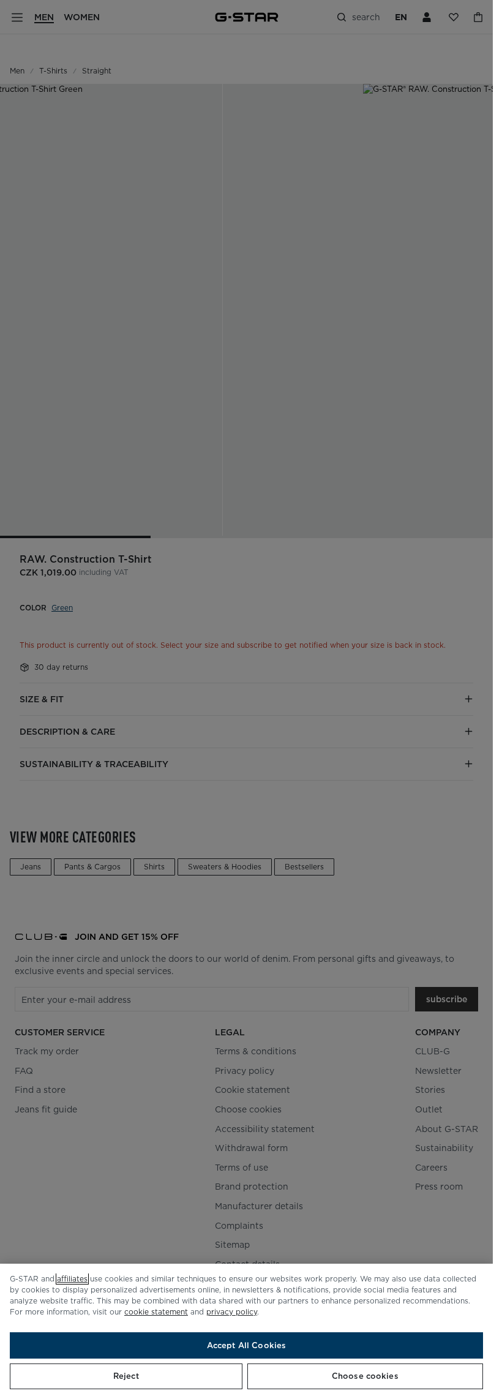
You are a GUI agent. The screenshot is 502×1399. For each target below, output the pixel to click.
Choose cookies (365, 1376)
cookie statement (156, 1311)
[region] (246, 1331)
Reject (126, 1376)
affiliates (72, 1278)
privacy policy (231, 1311)
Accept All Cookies (246, 1345)
